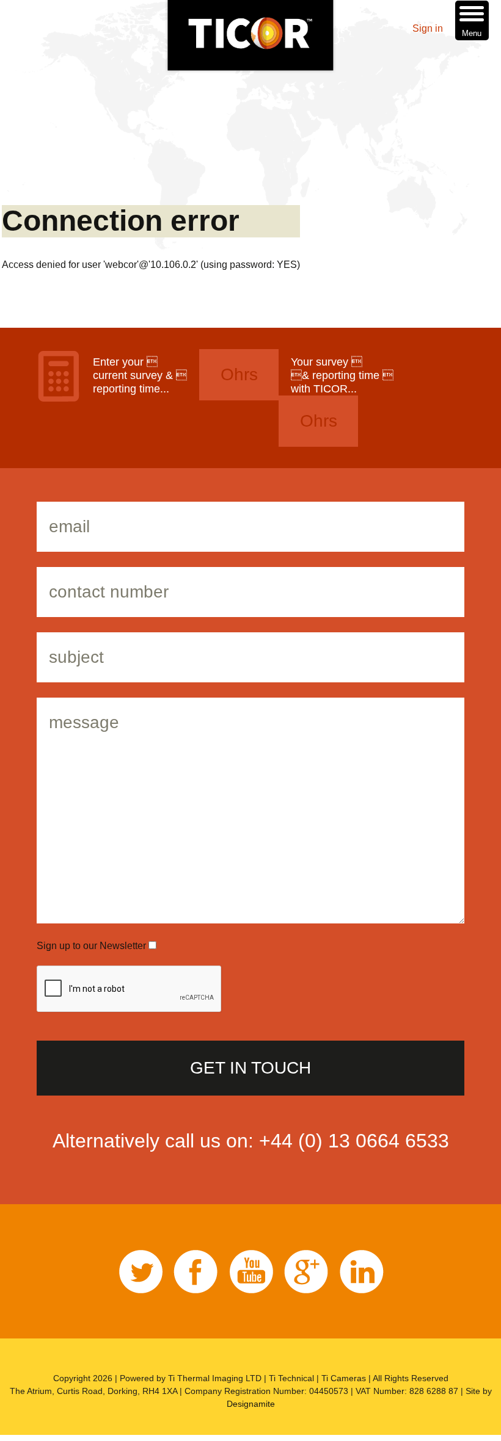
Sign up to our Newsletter (92, 946)
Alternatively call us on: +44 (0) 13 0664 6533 (251, 1141)
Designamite (251, 1404)
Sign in (427, 28)
